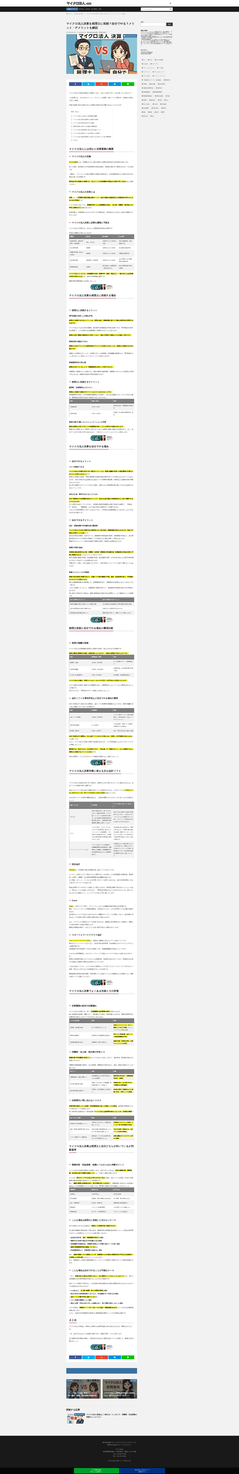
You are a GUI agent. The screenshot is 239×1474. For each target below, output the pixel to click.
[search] (171, 9)
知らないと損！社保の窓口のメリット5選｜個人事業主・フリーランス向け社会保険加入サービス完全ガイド (156, 43)
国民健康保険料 (158, 92)
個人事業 (153, 84)
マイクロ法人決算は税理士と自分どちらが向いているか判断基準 (91, 136)
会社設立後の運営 (78, 13)
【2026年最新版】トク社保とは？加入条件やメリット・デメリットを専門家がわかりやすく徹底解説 (156, 40)
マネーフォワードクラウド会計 (79, 849)
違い (153, 116)
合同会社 (87, 9)
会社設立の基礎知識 (147, 52)
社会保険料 (146, 108)
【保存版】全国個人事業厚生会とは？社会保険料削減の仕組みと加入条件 (156, 37)
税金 (100, 9)
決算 (101, 32)
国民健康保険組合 (147, 96)
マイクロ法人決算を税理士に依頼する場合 (84, 119)
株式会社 (81, 9)
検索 (142, 22)
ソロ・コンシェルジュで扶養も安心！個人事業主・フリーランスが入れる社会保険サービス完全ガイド (156, 32)
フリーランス (145, 51)
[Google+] (101, 84)
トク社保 (161, 68)
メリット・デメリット (159, 76)
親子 (164, 112)
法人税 (155, 104)
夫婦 (168, 96)
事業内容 (167, 80)
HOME (69, 13)
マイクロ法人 (146, 76)
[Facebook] (75, 84)
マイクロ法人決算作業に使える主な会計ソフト (86, 130)
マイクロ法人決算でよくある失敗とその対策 (85, 133)
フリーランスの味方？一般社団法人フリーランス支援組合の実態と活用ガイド (156, 35)
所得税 (145, 100)
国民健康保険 (146, 92)
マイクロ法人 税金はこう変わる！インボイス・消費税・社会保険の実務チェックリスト (111, 1415)
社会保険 (164, 104)
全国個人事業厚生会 (148, 88)
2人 (144, 60)
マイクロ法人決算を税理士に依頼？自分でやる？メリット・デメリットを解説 (105, 13)
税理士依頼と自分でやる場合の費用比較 (84, 126)
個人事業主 (94, 9)
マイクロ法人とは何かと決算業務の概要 (84, 116)
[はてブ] (114, 84)
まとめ (74, 140)
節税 (151, 112)
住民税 (145, 84)
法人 (167, 100)
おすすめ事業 (159, 60)
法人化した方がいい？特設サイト (142, 1471)
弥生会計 (72, 817)
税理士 (104, 32)
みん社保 (145, 64)
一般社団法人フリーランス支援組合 (152, 80)
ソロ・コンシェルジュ (148, 68)
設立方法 (145, 116)
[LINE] (128, 84)
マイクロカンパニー (159, 72)
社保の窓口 (156, 108)
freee (71, 833)
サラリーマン (155, 64)
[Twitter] (88, 84)
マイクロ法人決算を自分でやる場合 (82, 123)
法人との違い (146, 104)
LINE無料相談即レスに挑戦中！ (97, 1471)
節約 (157, 112)
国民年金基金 (159, 96)
